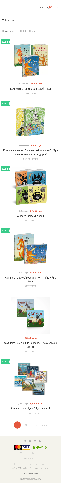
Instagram (25, 441)
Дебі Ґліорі (30, 93)
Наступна (39, 424)
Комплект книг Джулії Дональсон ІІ (30, 408)
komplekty (11, 31)
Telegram (30, 441)
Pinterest (35, 441)
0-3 (24, 31)
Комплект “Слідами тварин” (30, 215)
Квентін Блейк (30, 159)
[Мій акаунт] (57, 8)
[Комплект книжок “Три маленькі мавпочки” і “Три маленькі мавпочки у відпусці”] (30, 121)
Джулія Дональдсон (30, 413)
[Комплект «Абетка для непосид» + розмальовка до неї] (30, 314)
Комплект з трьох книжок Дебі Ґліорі (30, 88)
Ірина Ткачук (30, 220)
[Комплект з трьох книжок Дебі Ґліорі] (30, 59)
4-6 (33, 31)
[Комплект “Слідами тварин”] (30, 187)
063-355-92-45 (30, 473)
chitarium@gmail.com (30, 478)
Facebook (20, 441)
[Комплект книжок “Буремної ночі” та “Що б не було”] (30, 248)
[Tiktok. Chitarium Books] (40, 441)
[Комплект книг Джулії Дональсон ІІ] (30, 379)
